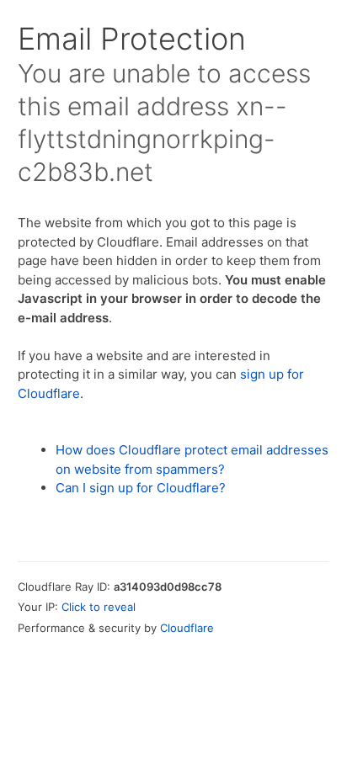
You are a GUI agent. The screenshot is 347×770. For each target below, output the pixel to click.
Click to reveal (98, 606)
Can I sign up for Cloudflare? (141, 488)
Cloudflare (187, 628)
